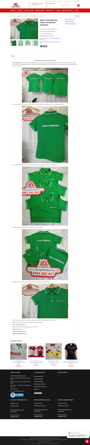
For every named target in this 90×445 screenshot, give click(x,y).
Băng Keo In (48, 443)
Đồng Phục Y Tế (50, 10)
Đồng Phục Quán (39, 10)
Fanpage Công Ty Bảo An (63, 405)
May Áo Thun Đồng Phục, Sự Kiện (19, 16)
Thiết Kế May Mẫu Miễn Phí (70, 24)
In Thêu (76, 10)
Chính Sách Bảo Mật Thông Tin (40, 386)
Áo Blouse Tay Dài (14, 403)
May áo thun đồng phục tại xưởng (36, 362)
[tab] (12, 56)
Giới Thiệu (20, 10)
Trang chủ (46, 1)
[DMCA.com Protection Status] (38, 393)
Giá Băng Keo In (56, 443)
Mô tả (12, 56)
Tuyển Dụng (65, 1)
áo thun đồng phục (46, 41)
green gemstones (53, 41)
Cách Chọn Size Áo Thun (70, 19)
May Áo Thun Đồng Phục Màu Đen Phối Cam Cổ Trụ (71, 362)
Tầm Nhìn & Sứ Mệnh (38, 381)
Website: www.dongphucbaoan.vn (17, 410)
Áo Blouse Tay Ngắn (14, 406)
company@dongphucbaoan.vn (21, 331)
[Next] (36, 29)
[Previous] (12, 29)
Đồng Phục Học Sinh (67, 10)
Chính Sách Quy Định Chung (39, 384)
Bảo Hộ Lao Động (29, 10)
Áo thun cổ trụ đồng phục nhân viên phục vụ (18, 362)
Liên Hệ (69, 1)
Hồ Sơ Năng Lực (59, 1)
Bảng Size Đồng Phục (38, 379)
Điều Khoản (36, 389)
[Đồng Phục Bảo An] (15, 5)
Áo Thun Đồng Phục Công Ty (37, 16)
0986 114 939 (15, 416)
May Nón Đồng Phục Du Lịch (40, 405)
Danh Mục (12, 10)
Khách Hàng (54, 1)
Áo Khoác (58, 10)
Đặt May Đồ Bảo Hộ (38, 403)
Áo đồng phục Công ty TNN (53, 362)
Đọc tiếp (18, 365)
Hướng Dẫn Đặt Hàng (69, 21)
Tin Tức (50, 1)
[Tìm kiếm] (78, 5)
